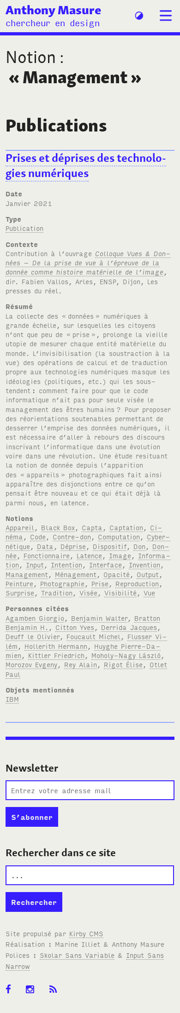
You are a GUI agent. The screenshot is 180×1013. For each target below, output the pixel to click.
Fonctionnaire (47, 555)
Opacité (116, 574)
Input (35, 564)
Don (139, 546)
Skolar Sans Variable (77, 954)
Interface (105, 564)
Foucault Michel (93, 636)
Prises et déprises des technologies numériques (86, 165)
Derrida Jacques (129, 627)
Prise (99, 583)
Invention (144, 564)
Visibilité (120, 592)
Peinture (19, 583)
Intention (66, 564)
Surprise (20, 592)
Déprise (73, 546)
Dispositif (109, 546)
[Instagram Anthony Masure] (33, 989)
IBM (12, 698)
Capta (92, 527)
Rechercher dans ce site (61, 852)
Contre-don (72, 536)
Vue (149, 592)
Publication (24, 227)
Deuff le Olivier (33, 636)
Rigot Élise (123, 664)
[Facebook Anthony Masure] (11, 989)
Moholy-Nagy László (126, 655)
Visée (88, 592)
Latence (89, 555)
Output (148, 574)
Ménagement (75, 574)
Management (27, 574)
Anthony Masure (53, 9)
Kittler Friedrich (56, 655)
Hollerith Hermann (55, 645)
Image (120, 555)
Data (45, 546)
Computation (119, 536)
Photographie (62, 583)
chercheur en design (53, 22)
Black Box (58, 527)
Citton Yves (74, 627)
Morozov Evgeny (31, 664)
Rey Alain (80, 664)
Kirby (86, 933)
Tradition (56, 592)
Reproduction (137, 583)
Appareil (20, 527)
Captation (126, 527)
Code (38, 536)
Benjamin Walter (99, 617)
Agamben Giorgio (35, 617)
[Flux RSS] (56, 989)
